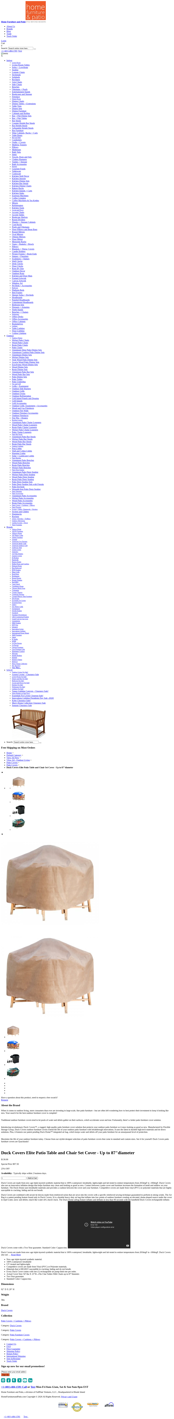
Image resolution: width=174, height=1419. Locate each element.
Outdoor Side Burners (21, 388)
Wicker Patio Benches (21, 467)
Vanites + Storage (19, 162)
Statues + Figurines (20, 256)
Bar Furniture (18, 130)
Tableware (16, 171)
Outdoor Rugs (18, 273)
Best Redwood (16, 568)
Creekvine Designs (18, 594)
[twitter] (19, 1381)
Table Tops (16, 106)
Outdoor (10, 336)
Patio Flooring (16, 507)
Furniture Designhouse (19, 615)
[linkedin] (30, 1381)
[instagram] (3, 1381)
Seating (15, 70)
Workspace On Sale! (18, 687)
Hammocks (17, 514)
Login (3, 41)
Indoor (9, 60)
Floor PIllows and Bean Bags (24, 229)
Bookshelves (17, 324)
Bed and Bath (16, 138)
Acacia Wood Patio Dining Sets (25, 362)
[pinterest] (14, 1381)
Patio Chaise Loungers (21, 432)
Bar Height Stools (19, 125)
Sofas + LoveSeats (20, 67)
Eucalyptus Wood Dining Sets (25, 364)
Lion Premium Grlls (18, 649)
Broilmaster (15, 576)
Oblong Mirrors (18, 237)
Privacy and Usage (69, 1397)
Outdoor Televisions (18, 521)
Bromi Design (16, 578)
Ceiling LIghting (19, 333)
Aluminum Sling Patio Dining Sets (27, 350)
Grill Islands (17, 401)
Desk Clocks (17, 263)
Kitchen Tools (18, 208)
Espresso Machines (20, 195)
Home (9, 753)
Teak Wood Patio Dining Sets (24, 360)
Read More (16, 1255)
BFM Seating (16, 570)
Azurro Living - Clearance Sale (25, 674)
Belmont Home (17, 566)
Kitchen (14, 166)
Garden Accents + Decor (20, 523)
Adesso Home (16, 529)
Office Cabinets (18, 321)
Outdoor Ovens (18, 393)
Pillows (15, 147)
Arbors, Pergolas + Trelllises (21, 519)
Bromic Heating (17, 580)
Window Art (17, 283)
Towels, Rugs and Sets (22, 157)
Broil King (15, 574)
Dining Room (16, 99)
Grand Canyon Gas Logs (20, 619)
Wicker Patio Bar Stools (22, 439)
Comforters (17, 140)
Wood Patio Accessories (22, 500)
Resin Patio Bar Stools (21, 444)
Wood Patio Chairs (20, 342)
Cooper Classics (17, 592)
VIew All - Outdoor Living (18, 760)
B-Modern (15, 558)
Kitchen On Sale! (17, 685)
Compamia (15, 590)
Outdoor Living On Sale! (20, 672)
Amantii (14, 539)
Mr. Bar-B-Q (16, 666)
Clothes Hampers (19, 159)
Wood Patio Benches (21, 463)
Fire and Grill (16, 384)
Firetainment (16, 609)
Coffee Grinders (19, 198)
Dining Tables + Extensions (24, 103)
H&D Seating (16, 623)
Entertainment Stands (21, 92)
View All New (13, 758)
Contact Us (11, 1344)
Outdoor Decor (18, 271)
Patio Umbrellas (19, 382)
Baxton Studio (16, 562)
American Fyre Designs (19, 541)
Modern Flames (17, 660)
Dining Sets (17, 108)
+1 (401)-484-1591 (9, 51)
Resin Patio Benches (21, 465)
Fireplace (16, 97)
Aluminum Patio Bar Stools (24, 437)
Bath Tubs (16, 152)
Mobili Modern (17, 655)
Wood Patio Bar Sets (21, 374)
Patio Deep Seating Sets (22, 482)
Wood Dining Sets (20, 367)
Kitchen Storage (19, 178)
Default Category (14, 755)
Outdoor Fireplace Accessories (25, 413)
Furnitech (15, 613)
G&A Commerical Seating (20, 617)
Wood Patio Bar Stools (22, 441)
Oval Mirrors (17, 234)
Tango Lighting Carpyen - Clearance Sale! (30, 691)
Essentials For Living (19, 601)
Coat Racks (17, 224)
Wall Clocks (17, 261)
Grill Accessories (19, 403)
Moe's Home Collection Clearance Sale (29, 703)
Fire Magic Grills (17, 607)
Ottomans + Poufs (19, 89)
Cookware (16, 174)
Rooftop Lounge (17, 420)
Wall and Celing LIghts (22, 451)
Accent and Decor (18, 210)
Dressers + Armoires (20, 307)
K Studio (15, 639)
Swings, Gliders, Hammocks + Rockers (25, 509)
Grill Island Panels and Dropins (25, 398)
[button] (40, 742)
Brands (10, 29)
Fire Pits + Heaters (20, 418)
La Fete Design (17, 643)
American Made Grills (19, 544)
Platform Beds (18, 290)
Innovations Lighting (18, 631)
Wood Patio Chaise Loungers (24, 425)
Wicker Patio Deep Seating (23, 474)
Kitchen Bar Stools (20, 183)
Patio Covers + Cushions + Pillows (23, 505)
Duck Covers (7, 1310)
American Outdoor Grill (19, 546)
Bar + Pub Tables (19, 118)
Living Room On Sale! (19, 677)
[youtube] (25, 1381)
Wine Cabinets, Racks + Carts (25, 133)
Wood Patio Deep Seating (23, 477)
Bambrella (15, 560)
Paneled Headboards (21, 300)
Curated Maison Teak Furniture (22, 596)
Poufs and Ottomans (20, 227)
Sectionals (16, 75)
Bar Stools (16, 121)
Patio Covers (12, 762)
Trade (9, 34)
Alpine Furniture (17, 537)
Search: (4, 48)
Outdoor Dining (17, 338)
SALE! (10, 670)
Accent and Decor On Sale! (21, 683)
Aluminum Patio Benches (23, 460)
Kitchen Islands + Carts (22, 191)
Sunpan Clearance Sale (22, 705)
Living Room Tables (21, 65)
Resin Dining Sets (19, 369)
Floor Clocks (17, 266)
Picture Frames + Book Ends (24, 254)
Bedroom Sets (18, 305)
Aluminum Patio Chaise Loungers (26, 422)
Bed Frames (17, 292)
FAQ (9, 1346)
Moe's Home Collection (19, 664)
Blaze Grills (16, 572)
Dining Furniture (19, 111)
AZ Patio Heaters (17, 554)
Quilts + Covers (19, 142)
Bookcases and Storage (22, 94)
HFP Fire (15, 625)
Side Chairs (17, 84)
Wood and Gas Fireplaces (23, 408)
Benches (15, 87)
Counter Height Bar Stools (23, 123)
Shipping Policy (13, 1351)
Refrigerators (17, 205)
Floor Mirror (17, 239)
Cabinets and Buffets (21, 113)
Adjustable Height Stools (22, 128)
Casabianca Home (18, 586)
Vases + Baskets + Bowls (23, 244)
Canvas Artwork (19, 281)
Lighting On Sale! (18, 689)
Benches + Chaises (20, 312)
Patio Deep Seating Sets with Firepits (28, 484)
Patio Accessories (17, 493)
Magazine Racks (19, 242)
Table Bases (17, 135)
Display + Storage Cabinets (23, 222)
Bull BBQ (15, 582)
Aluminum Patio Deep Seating (25, 472)
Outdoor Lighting (17, 446)
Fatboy (14, 605)
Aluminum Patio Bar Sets (23, 372)
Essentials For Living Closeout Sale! (27, 696)
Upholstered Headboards (22, 302)
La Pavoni (15, 645)
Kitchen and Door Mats (22, 276)
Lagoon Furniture (17, 647)
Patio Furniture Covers (19, 1335)
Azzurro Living (17, 556)
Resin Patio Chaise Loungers (24, 427)
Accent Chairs (18, 212)
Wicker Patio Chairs (20, 340)
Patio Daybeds (18, 487)
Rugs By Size (18, 268)
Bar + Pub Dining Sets (21, 116)
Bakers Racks (18, 188)
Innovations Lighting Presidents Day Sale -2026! (33, 698)
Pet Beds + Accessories (22, 285)
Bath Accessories (19, 164)
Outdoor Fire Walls (20, 410)
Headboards (17, 297)
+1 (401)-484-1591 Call (14, 1386)
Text (20, 51)
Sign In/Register (13, 1359)
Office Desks (17, 316)
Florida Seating (17, 611)
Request (4, 1100)
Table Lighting (18, 328)
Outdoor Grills (18, 391)
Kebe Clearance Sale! (21, 700)
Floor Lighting (18, 331)
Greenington (16, 621)
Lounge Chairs (18, 72)
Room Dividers (18, 220)
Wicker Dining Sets (20, 357)
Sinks (14, 154)
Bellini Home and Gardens (20, 564)
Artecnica (15, 552)
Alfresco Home (17, 533)
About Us (11, 26)
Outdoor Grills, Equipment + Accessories (29, 406)
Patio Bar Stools (17, 434)
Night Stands (17, 310)
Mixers (15, 203)
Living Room (16, 63)
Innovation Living (18, 629)
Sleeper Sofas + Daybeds (23, 295)
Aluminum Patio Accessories (24, 496)
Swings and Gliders (20, 511)
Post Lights (17, 448)
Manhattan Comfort (18, 651)
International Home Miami (20, 633)
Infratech (15, 627)
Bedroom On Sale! (18, 681)
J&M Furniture (17, 635)
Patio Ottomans (17, 491)
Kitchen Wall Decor (20, 176)
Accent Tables (18, 215)
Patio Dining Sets (19, 377)
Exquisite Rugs (17, 603)
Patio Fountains (17, 525)
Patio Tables (17, 379)
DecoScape (15, 598)
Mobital (14, 658)
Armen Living (16, 550)
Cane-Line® (16, 584)
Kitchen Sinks (18, 193)
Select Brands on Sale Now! (21, 693)
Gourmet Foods (18, 169)
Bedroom (15, 288)
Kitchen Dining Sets (20, 181)
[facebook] (9, 1381)
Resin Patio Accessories (22, 503)
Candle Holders (18, 251)
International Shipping (16, 1356)
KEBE (14, 641)
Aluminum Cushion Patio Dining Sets (28, 352)
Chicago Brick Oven (18, 588)
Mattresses (16, 149)
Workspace (15, 314)
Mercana (15, 653)
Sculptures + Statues (20, 259)
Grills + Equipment (20, 386)
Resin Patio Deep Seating (23, 479)
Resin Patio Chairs (20, 345)
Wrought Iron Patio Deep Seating (26, 489)
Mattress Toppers (19, 145)
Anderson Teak (17, 548)
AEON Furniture (17, 531)
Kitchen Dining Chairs (21, 186)
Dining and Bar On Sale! (20, 679)
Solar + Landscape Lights (23, 456)
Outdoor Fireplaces (20, 415)
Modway (15, 662)
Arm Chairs (17, 82)
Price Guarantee (13, 1349)
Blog (9, 31)
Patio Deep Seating (18, 470)
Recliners (16, 79)
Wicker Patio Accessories (23, 498)
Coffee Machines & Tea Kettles (25, 200)
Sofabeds (16, 77)
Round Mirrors (18, 232)
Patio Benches (16, 458)
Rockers (15, 516)
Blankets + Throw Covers (23, 249)
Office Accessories (20, 319)
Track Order (12, 36)
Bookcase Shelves (20, 217)
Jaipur (14, 637)
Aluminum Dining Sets (22, 355)
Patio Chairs (17, 347)
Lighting (14, 326)
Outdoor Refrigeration (21, 396)
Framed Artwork (19, 278)
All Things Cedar (17, 535)
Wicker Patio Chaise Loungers (25, 430)
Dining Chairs (18, 101)
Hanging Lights (18, 453)
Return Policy (12, 1354)
